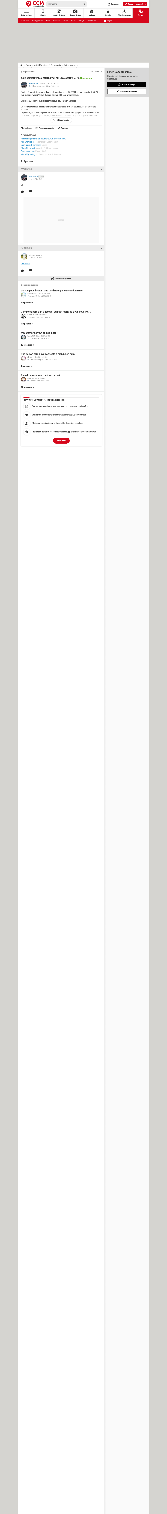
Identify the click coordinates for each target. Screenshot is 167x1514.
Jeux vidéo (56, 21)
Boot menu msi (27, 151)
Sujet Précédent (29, 72)
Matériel (65, 21)
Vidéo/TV (82, 21)
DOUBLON (25, 263)
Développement (37, 21)
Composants (56, 65)
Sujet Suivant (94, 72)
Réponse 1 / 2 (26, 169)
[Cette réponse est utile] (22, 191)
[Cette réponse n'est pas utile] (30, 191)
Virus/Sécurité (92, 21)
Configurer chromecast (31, 145)
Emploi (109, 21)
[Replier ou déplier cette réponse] (102, 169)
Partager (64, 128)
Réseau (73, 21)
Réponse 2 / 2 (26, 248)
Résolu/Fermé (87, 78)
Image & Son (75, 15)
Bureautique (25, 21)
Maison (92, 15)
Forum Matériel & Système (49, 154)
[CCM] (35, 4)
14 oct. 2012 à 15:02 (52, 86)
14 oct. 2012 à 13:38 (35, 179)
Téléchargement (124, 15)
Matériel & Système (41, 65)
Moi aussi (28, 128)
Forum (140, 15)
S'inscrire (61, 440)
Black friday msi (28, 148)
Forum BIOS (40, 151)
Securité (108, 15)
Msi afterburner (27, 142)
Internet (47, 21)
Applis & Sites (59, 15)
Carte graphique (70, 65)
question (137, 4)
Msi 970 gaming (28, 154)
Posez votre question (46, 128)
